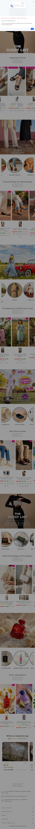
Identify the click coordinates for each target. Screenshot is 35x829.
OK (32, 29)
